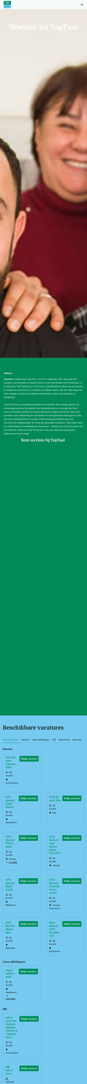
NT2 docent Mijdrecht (10, 884)
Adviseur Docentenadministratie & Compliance (11, 1027)
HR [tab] (54, 739)
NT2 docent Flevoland (10, 841)
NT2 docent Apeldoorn (10, 802)
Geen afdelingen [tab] (41, 739)
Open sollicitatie (10, 973)
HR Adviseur (9, 1070)
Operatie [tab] (77, 739)
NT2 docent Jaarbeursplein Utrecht (54, 845)
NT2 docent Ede (55, 799)
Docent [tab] (25, 739)
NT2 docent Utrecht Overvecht (54, 886)
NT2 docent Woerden (10, 927)
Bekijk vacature (29, 758)
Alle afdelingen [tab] (11, 739)
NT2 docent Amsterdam (11, 762)
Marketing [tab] (64, 739)
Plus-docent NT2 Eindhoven (54, 929)
